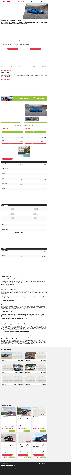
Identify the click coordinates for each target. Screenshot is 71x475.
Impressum (18, 463)
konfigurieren (13, 131)
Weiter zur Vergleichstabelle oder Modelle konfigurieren (10, 46)
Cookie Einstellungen (20, 465)
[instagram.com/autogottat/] (42, 464)
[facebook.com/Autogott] (39, 464)
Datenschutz (19, 464)
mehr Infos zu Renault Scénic (8, 68)
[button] (37, 1)
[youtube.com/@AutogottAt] (45, 464)
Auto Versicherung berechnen (7, 158)
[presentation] (25, 110)
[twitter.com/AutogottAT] (41, 464)
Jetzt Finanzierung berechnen (13, 48)
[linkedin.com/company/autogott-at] (44, 464)
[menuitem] (31, 1)
